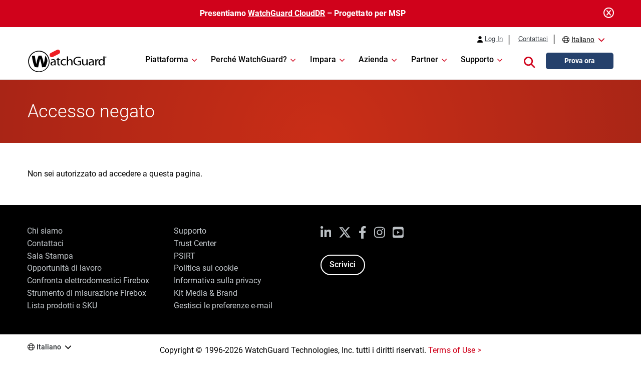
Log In (494, 39)
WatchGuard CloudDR (286, 13)
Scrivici (343, 264)
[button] (529, 61)
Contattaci (533, 39)
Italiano (582, 39)
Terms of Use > (454, 350)
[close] (608, 14)
